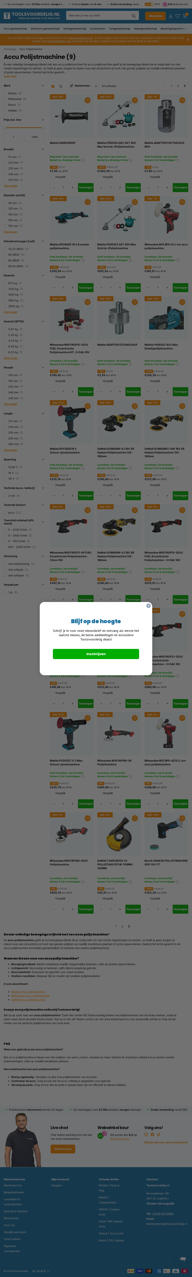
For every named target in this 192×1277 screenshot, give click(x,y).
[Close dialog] (148, 606)
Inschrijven (96, 654)
